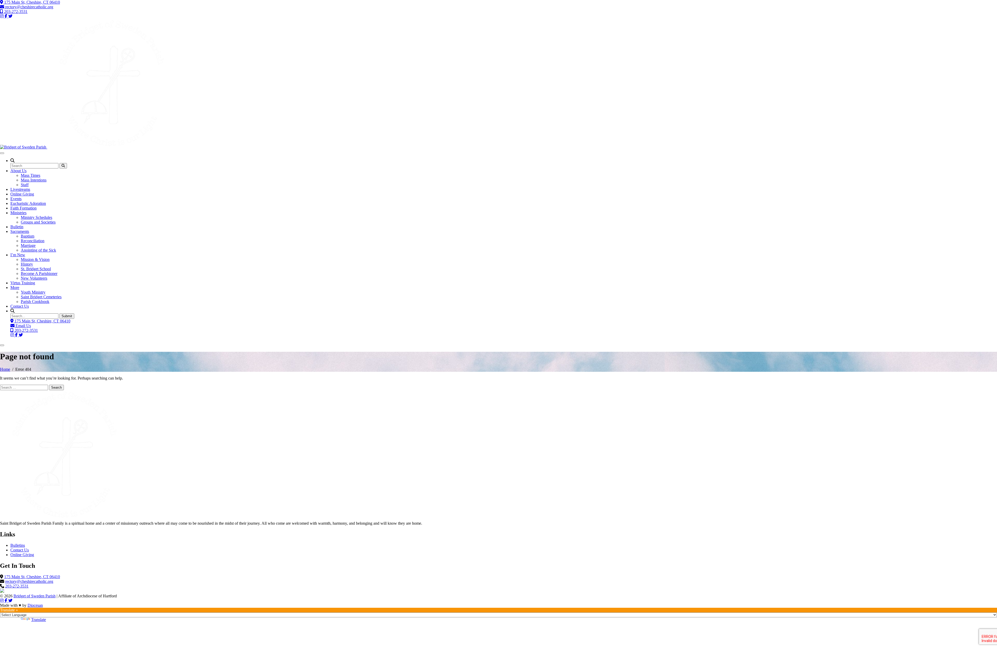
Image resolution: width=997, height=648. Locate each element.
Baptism (27, 236)
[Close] (2, 345)
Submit (67, 316)
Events (16, 199)
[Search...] (63, 165)
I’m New (17, 255)
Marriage (28, 245)
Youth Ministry (33, 292)
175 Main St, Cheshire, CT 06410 (31, 2)
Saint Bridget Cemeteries (41, 297)
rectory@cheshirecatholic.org (28, 7)
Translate (38, 619)
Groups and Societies (38, 222)
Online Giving (22, 194)
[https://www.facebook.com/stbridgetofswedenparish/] (6, 600)
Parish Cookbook (35, 301)
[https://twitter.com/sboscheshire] (10, 600)
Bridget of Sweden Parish (35, 596)
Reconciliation (32, 241)
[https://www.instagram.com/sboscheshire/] (2, 600)
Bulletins (17, 545)
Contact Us (19, 306)
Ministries (18, 213)
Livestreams (20, 189)
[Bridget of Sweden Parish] (88, 147)
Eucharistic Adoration (28, 203)
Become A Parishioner (39, 273)
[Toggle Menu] (2, 153)
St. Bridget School (36, 269)
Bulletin (16, 227)
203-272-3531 (15, 11)
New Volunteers (34, 278)
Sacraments (19, 231)
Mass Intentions (33, 180)
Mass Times (30, 175)
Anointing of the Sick (38, 250)
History (27, 264)
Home (5, 369)
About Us (18, 170)
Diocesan (35, 605)
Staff (25, 185)
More (14, 287)
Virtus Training (22, 283)
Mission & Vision (35, 259)
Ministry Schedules (36, 217)
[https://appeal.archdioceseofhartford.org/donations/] (2, 591)
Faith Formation (23, 208)
